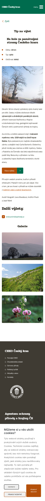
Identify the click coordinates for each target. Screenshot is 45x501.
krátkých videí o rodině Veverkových (17, 190)
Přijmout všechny (33, 491)
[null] (5, 21)
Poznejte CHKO (12, 358)
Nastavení (11, 487)
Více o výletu (9, 171)
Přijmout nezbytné (15, 494)
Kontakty (10, 377)
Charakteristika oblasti (15, 362)
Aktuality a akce (12, 373)
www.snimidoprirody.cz (15, 217)
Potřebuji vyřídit (12, 369)
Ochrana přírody (12, 366)
